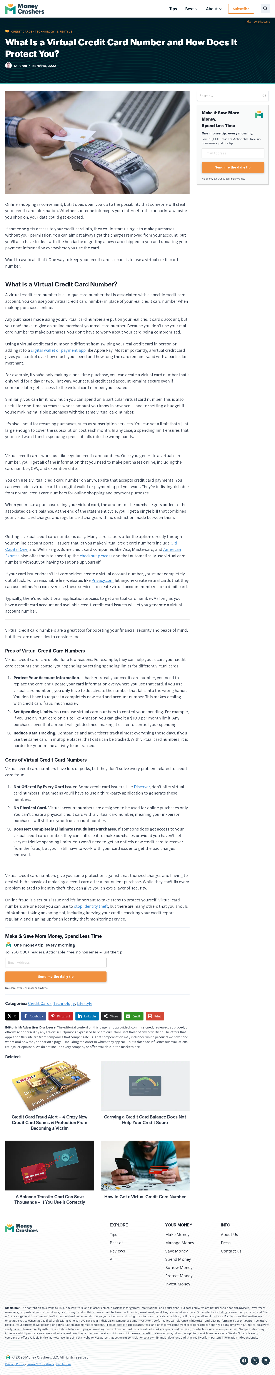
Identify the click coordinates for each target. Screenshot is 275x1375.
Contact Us (231, 1251)
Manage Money (179, 1243)
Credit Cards (22, 31)
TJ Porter (20, 65)
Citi (174, 543)
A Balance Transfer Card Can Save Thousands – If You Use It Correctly (49, 1199)
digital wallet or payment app (58, 350)
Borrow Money (179, 1267)
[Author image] (8, 65)
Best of (116, 1243)
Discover (142, 787)
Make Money (177, 1234)
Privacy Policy (15, 1364)
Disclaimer (63, 1364)
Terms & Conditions (40, 1364)
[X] (255, 1361)
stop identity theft (91, 906)
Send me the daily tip (56, 976)
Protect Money (179, 1276)
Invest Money (177, 1284)
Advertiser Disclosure (258, 21)
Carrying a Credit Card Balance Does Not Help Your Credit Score (145, 1119)
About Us (229, 1234)
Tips (173, 8)
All (112, 1259)
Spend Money (178, 1259)
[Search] (264, 95)
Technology (45, 31)
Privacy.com (103, 580)
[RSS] (266, 1361)
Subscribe (241, 8)
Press (226, 1243)
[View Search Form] (265, 8)
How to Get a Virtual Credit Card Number (145, 1196)
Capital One (16, 549)
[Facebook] (244, 1361)
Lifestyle (64, 31)
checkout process (96, 556)
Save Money (176, 1251)
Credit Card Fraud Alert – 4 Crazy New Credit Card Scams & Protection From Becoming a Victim (50, 1122)
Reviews (117, 1251)
